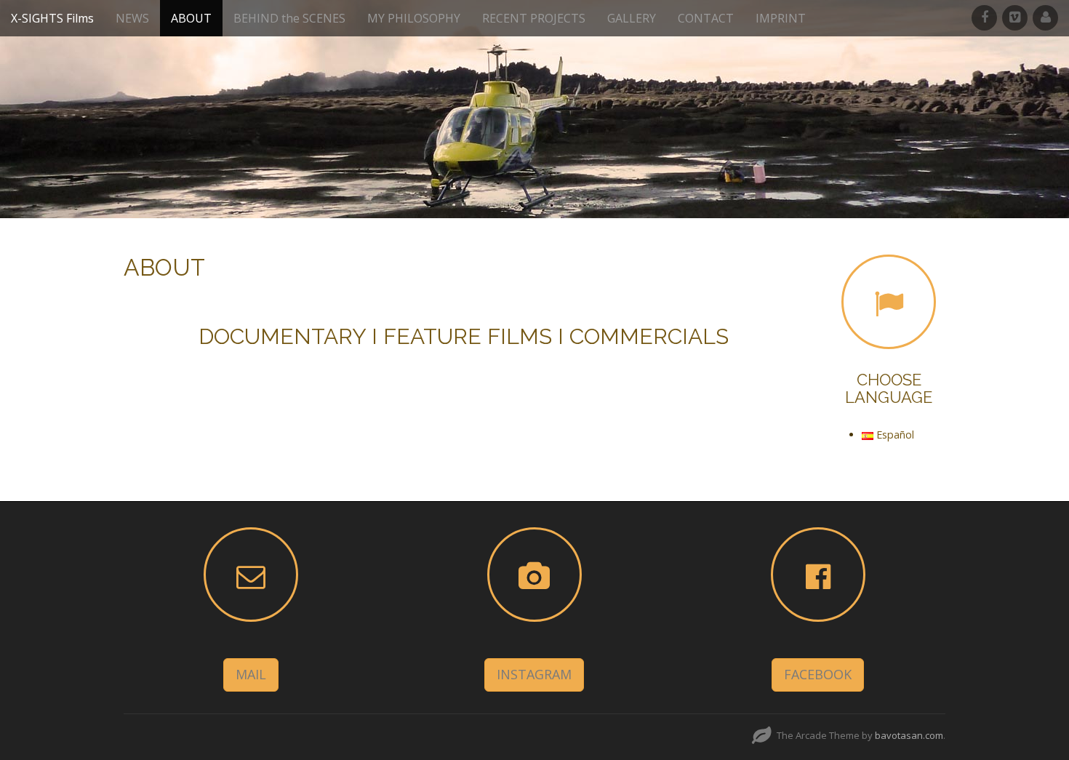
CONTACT (706, 18)
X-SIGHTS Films (52, 18)
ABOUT (191, 18)
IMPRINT (781, 18)
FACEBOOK (818, 674)
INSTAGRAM (534, 674)
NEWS (132, 18)
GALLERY (631, 18)
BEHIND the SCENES (289, 18)
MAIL (251, 674)
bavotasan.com (909, 735)
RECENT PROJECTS (533, 18)
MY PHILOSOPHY (413, 18)
